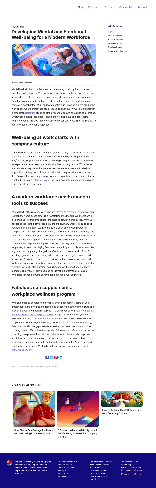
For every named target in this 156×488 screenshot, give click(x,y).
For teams (93, 7)
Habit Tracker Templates (99, 465)
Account (142, 7)
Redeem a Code (65, 465)
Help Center (63, 473)
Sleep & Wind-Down (98, 476)
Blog (80, 7)
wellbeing (44, 367)
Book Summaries (115, 35)
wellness (53, 367)
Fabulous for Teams (129, 462)
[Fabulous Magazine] (21, 7)
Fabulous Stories (115, 43)
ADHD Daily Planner (97, 473)
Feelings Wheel (96, 467)
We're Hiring (126, 465)
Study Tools (94, 479)
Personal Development (117, 51)
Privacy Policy (64, 470)
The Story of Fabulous (67, 462)
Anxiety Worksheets (97, 470)
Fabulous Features (115, 47)
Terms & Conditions (66, 467)
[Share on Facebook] (47, 357)
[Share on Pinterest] (56, 357)
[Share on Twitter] (52, 357)
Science (109, 7)
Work (110, 32)
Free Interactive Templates (100, 462)
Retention (30, 113)
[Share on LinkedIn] (60, 357)
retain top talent (41, 180)
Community (125, 7)
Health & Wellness (115, 39)
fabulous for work (19, 367)
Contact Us (63, 476)
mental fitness (33, 367)
